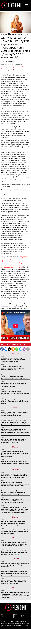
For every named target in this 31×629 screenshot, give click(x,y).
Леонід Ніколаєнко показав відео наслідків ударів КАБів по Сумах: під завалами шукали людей (13, 359)
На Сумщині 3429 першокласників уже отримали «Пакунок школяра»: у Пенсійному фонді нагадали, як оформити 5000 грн (15, 431)
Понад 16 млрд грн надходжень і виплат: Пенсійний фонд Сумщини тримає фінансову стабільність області (14, 414)
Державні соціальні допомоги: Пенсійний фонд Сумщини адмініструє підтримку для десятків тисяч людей (15, 552)
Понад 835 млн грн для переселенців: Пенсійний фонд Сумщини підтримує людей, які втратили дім (13, 581)
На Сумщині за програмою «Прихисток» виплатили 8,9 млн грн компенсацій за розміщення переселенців (14, 573)
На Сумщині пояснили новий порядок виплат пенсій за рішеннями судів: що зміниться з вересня (14, 384)
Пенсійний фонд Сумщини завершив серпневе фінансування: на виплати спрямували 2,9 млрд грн (13, 440)
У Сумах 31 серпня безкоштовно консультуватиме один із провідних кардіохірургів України (13, 368)
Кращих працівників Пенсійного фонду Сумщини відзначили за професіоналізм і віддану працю (15, 463)
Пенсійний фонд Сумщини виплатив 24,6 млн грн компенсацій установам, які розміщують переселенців (14, 523)
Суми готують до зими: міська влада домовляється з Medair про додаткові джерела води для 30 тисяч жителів (14, 422)
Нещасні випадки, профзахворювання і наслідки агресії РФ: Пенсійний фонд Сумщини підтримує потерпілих (14, 492)
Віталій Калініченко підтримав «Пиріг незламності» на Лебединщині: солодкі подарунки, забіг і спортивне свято (14, 475)
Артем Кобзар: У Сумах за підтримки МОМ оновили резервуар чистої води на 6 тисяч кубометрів (15, 564)
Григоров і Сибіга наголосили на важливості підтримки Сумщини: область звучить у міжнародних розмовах (15, 484)
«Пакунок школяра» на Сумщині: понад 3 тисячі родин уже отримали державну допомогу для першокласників (14, 544)
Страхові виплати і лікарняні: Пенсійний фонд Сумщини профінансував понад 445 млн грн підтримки (14, 531)
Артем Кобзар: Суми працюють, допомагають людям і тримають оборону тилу (15, 393)
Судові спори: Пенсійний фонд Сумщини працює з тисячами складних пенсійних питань (14, 401)
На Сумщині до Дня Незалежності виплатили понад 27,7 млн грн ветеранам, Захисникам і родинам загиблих (15, 500)
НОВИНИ (15, 353)
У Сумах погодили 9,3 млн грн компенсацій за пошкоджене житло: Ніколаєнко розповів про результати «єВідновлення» (15, 376)
